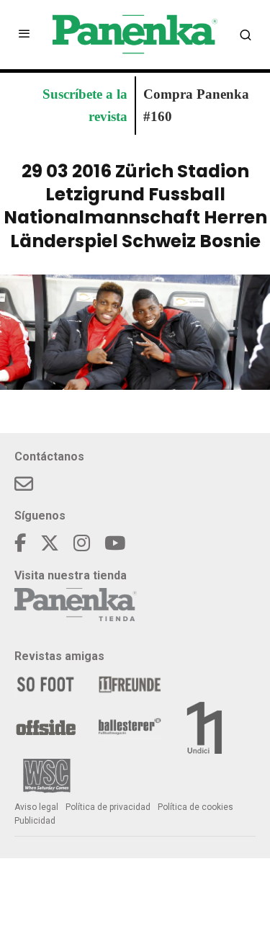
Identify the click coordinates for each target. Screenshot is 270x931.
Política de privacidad (108, 807)
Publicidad (34, 821)
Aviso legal (36, 807)
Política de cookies (195, 807)
